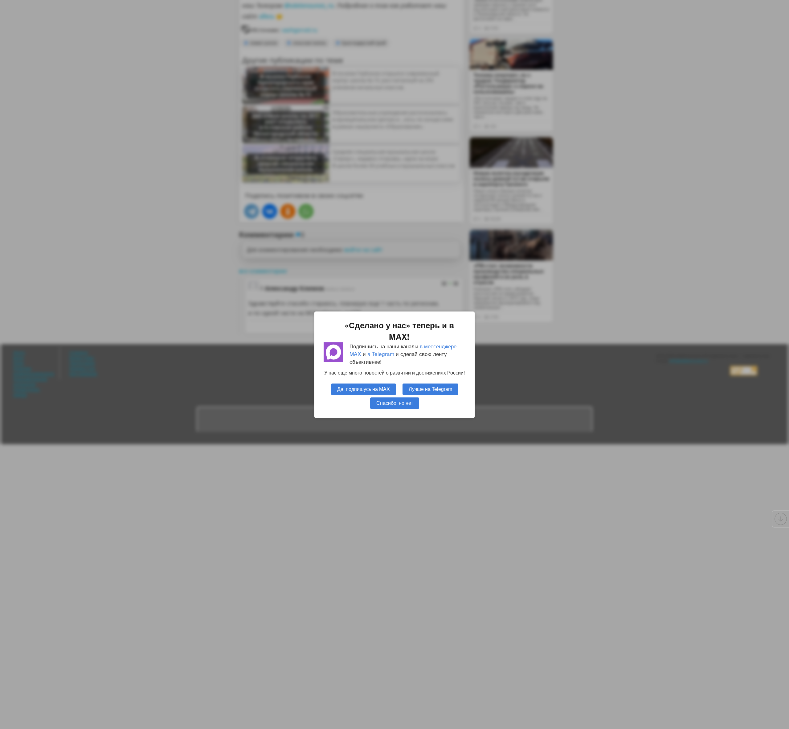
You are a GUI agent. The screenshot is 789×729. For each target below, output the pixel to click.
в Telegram (380, 354)
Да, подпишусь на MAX (363, 388)
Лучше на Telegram (430, 388)
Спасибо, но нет (394, 402)
